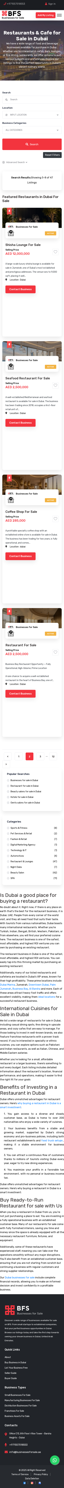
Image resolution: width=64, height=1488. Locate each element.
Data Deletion (32, 1478)
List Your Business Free (16, 1368)
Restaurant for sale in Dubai (25, 786)
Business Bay (20, 988)
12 (53, 756)
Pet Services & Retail (34, 833)
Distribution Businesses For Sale (21, 1405)
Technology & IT (34, 850)
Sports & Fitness (34, 828)
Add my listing (46, 15)
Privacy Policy (41, 1474)
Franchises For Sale (14, 1411)
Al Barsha (34, 988)
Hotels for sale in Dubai (22, 797)
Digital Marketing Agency (34, 844)
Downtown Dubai (39, 984)
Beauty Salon (34, 872)
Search (6, 92)
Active (50, 233)
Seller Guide (10, 1373)
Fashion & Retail (34, 839)
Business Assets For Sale (17, 1416)
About (8, 1357)
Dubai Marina (7, 984)
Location (7, 107)
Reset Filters (52, 154)
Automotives (34, 856)
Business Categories (14, 123)
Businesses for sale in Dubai (24, 780)
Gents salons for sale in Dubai (25, 802)
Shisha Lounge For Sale (23, 245)
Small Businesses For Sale (17, 1395)
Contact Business (20, 289)
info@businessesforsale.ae (25, 1452)
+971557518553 (16, 3)
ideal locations (46, 996)
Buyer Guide (11, 1378)
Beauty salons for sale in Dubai (26, 791)
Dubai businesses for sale (19, 1277)
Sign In (52, 3)
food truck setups (52, 1140)
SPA (34, 878)
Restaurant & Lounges (34, 861)
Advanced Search (15, 162)
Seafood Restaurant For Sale (27, 378)
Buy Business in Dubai (15, 1362)
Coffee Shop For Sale (21, 512)
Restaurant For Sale (20, 645)
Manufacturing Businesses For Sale (22, 1400)
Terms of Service (20, 1474)
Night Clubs (34, 867)
